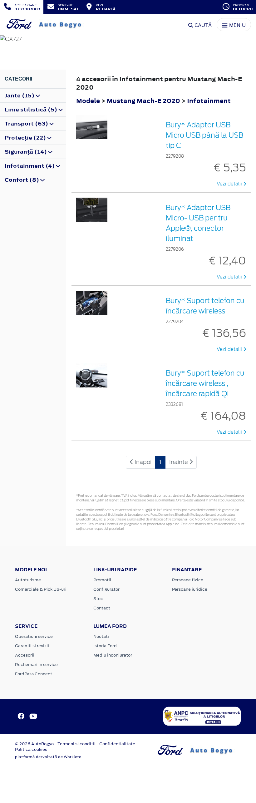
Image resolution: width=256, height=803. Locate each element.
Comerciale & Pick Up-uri (40, 589)
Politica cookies (31, 749)
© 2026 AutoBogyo (34, 744)
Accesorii (24, 655)
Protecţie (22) (26, 137)
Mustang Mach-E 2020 (143, 100)
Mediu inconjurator (112, 655)
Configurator (106, 589)
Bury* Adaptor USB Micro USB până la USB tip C (204, 135)
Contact (101, 608)
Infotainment (209, 100)
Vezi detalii (230, 184)
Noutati (101, 636)
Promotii (102, 580)
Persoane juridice (189, 589)
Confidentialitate (117, 744)
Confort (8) (22, 180)
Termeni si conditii (76, 744)
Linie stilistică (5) (31, 109)
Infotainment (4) (30, 166)
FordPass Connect (33, 674)
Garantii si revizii (32, 646)
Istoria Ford (105, 646)
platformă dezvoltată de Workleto (48, 756)
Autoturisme (28, 580)
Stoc (98, 599)
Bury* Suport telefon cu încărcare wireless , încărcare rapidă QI (205, 383)
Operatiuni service (34, 636)
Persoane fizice (187, 580)
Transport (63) (27, 123)
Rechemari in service (36, 665)
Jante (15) (20, 95)
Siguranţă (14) (26, 151)
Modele (88, 100)
